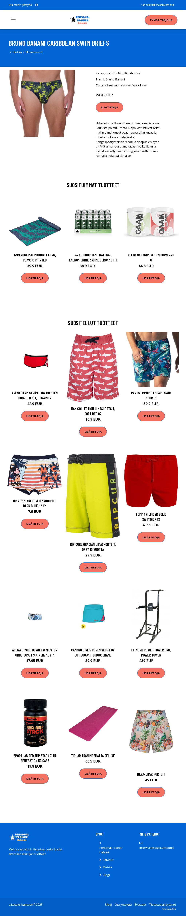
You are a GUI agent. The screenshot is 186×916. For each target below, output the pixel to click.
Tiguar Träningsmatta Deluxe (93, 755)
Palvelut (108, 860)
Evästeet (140, 905)
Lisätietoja (109, 107)
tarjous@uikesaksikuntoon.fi (158, 5)
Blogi (106, 875)
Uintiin (17, 52)
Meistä (107, 867)
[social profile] (36, 4)
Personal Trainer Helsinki (111, 850)
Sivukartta (169, 909)
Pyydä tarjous (161, 20)
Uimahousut (34, 52)
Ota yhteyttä (123, 905)
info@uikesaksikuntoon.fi (156, 848)
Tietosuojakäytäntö (162, 905)
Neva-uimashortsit (151, 774)
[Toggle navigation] (13, 19)
